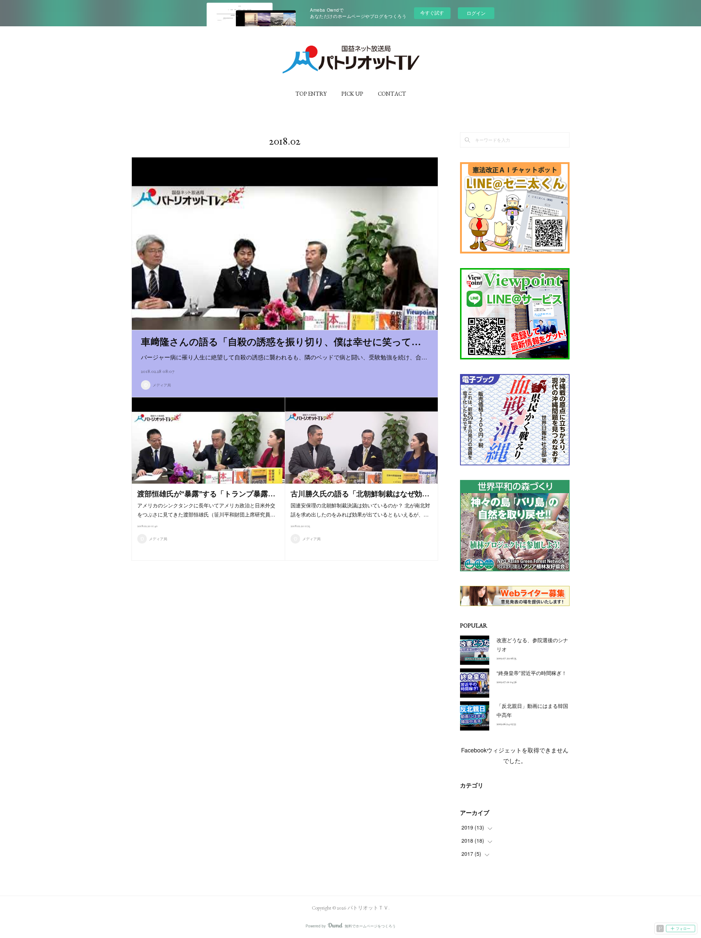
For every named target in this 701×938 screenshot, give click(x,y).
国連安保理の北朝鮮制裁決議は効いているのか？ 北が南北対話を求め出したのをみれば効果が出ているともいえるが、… (360, 510)
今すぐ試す (432, 12)
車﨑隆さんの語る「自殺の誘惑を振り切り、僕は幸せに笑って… (281, 342)
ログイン (476, 12)
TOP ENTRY (311, 94)
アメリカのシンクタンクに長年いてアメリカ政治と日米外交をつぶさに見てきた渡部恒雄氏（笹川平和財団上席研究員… (206, 510)
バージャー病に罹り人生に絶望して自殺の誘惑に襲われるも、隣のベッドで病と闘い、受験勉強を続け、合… (284, 357)
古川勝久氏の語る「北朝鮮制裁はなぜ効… (360, 494)
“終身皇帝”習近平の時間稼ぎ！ (532, 672)
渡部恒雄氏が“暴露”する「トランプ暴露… (206, 494)
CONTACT (392, 94)
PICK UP (352, 94)
